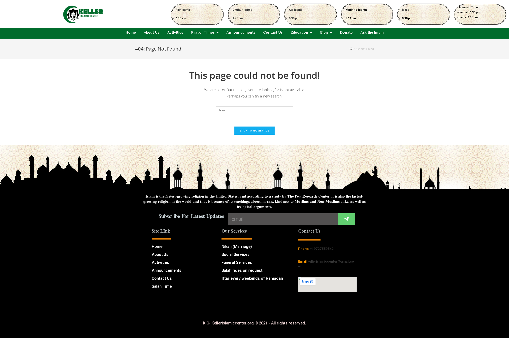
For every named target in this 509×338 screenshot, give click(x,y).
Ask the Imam (372, 32)
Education (299, 32)
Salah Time (162, 286)
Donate (346, 32)
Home (130, 32)
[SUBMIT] (346, 219)
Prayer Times (203, 32)
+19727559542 (322, 249)
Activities (175, 32)
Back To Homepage (254, 130)
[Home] (351, 49)
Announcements (240, 32)
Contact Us (273, 32)
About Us (151, 32)
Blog (324, 32)
